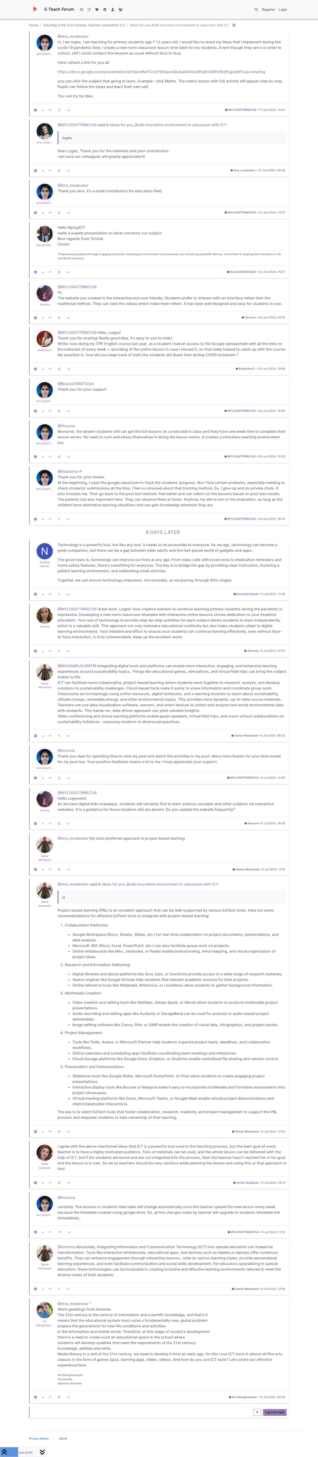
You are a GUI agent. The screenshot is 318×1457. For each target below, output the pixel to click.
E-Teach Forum (59, 9)
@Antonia (66, 750)
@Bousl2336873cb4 (76, 383)
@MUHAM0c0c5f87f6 (77, 665)
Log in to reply (274, 1412)
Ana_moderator (46, 142)
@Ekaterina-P (70, 471)
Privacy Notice (39, 1438)
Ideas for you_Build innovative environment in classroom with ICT (168, 124)
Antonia (45, 626)
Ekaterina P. (44, 350)
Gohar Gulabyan (247, 1182)
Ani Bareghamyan (244, 1397)
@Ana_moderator (73, 36)
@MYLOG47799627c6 (77, 124)
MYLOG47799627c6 (49, 54)
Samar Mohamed (246, 735)
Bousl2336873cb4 (48, 245)
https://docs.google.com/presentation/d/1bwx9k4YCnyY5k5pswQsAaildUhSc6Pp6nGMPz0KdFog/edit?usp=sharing (161, 71)
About (63, 1438)
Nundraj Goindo (248, 594)
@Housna (66, 425)
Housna (45, 304)
